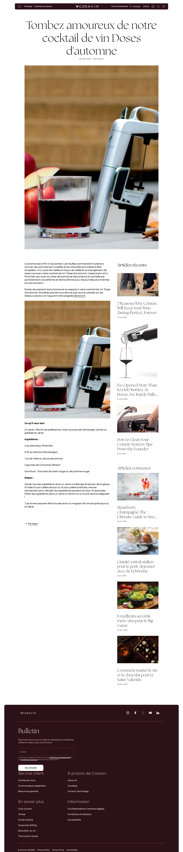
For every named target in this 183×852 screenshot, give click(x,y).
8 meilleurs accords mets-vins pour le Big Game (135, 621)
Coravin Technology (78, 791)
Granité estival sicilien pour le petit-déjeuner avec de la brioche (136, 566)
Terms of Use (58, 850)
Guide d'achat (25, 819)
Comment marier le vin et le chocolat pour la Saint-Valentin (137, 675)
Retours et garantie (28, 791)
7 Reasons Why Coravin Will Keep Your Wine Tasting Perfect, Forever (137, 308)
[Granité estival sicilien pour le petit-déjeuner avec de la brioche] (137, 541)
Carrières (72, 785)
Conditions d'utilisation (80, 814)
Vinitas (21, 814)
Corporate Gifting (27, 825)
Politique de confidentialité (59, 757)
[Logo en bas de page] (28, 713)
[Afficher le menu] (19, 6)
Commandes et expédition (32, 785)
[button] (158, 6)
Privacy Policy (43, 850)
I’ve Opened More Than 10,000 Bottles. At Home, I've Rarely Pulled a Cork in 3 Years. (137, 390)
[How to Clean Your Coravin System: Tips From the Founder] (137, 418)
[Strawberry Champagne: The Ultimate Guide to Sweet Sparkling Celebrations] (137, 486)
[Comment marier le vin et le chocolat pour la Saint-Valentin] (137, 649)
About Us (72, 780)
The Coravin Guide (28, 836)
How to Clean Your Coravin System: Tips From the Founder (134, 444)
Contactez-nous (26, 780)
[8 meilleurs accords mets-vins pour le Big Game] (137, 595)
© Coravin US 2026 (26, 850)
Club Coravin (25, 808)
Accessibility (72, 850)
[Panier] (163, 6)
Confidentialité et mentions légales (86, 808)
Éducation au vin (27, 830)
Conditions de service (29, 759)
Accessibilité (74, 819)
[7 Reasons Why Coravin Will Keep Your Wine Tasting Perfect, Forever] (137, 284)
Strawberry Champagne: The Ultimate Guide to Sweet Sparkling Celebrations (137, 512)
